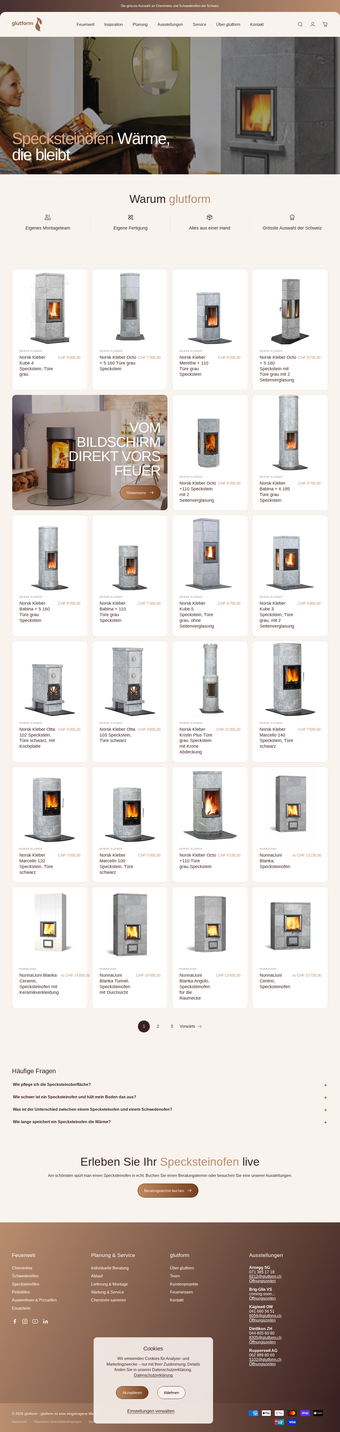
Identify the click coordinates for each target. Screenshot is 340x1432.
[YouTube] (35, 1321)
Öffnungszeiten (262, 1281)
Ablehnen (171, 1392)
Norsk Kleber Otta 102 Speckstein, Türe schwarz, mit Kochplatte (37, 738)
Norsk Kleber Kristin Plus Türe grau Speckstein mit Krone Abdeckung (195, 741)
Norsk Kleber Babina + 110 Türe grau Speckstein (113, 612)
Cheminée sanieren (108, 1300)
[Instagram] (25, 1321)
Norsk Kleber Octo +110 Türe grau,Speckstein (197, 860)
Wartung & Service (107, 1292)
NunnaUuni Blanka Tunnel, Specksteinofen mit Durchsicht (115, 983)
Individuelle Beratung (110, 1268)
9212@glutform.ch (265, 1276)
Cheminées (22, 1268)
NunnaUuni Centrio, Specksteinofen (275, 980)
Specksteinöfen (25, 1284)
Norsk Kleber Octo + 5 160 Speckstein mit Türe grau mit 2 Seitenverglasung (278, 369)
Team (175, 1276)
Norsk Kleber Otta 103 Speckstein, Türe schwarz (117, 735)
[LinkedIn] (45, 1321)
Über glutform (182, 1268)
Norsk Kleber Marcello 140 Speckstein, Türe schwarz (276, 738)
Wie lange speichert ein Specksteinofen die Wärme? (62, 1122)
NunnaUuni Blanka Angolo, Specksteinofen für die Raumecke (194, 986)
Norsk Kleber (30, 351)
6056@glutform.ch (265, 1316)
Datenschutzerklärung (153, 1375)
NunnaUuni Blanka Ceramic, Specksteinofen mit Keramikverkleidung (39, 983)
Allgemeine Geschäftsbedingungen (58, 1422)
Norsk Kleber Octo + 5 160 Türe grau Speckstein (118, 363)
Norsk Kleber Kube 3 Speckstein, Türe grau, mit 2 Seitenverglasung (277, 615)
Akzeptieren (132, 1392)
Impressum (19, 1422)
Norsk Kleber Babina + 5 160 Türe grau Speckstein (34, 612)
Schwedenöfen (25, 1276)
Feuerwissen (181, 1292)
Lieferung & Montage (109, 1284)
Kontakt (176, 1300)
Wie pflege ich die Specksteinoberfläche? (52, 1084)
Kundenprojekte (184, 1284)
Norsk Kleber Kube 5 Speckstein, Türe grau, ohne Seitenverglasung (196, 615)
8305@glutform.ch (265, 1338)
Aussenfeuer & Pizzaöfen (34, 1300)
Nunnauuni (268, 848)
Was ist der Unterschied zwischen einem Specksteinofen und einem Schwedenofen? (92, 1109)
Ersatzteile (21, 1308)
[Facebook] (14, 1321)
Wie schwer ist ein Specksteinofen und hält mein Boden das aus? (74, 1097)
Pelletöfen (21, 1292)
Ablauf (97, 1276)
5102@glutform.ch (265, 1359)
